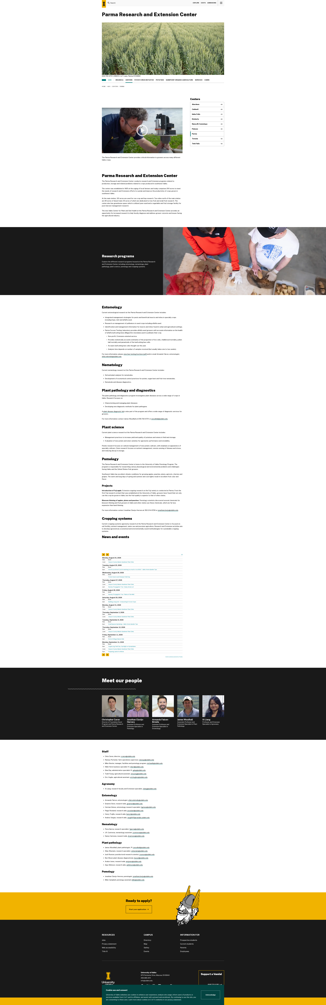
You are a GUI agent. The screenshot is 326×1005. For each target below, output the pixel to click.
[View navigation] (221, 3)
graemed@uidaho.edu (135, 804)
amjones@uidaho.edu (133, 861)
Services (198, 80)
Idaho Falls (196, 114)
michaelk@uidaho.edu (155, 763)
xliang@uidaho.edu (149, 789)
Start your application (137, 909)
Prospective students (188, 940)
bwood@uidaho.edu (141, 858)
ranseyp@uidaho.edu (146, 760)
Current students (187, 944)
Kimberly (195, 119)
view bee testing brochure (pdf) (135, 354)
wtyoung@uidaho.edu (138, 774)
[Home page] (104, 4)
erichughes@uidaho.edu (138, 777)
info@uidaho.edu (147, 981)
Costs (203, 3)
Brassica (119, 80)
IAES (109, 80)
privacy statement (174, 1000)
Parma (194, 134)
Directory (147, 940)
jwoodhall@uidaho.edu (159, 419)
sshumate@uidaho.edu (139, 851)
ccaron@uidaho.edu (128, 756)
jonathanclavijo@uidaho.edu (168, 510)
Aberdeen (195, 104)
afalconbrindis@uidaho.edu (111, 356)
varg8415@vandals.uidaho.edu (138, 818)
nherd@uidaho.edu (137, 767)
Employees (184, 951)
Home (104, 86)
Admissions (211, 3)
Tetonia (195, 139)
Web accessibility (109, 948)
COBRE (207, 80)
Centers (129, 80)
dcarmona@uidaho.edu (136, 836)
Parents (183, 948)
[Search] (109, 3)
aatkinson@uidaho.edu (134, 865)
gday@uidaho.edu (139, 770)
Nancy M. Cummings (199, 124)
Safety (146, 948)
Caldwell (195, 109)
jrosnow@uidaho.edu (147, 854)
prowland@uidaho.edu (135, 811)
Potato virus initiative (144, 80)
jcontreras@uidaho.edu (141, 832)
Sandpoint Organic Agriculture (179, 80)
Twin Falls (196, 144)
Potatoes (160, 80)
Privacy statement (109, 944)
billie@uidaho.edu (138, 880)
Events (146, 951)
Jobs (103, 940)
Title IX (105, 951)
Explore (196, 3)
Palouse (195, 129)
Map (145, 944)
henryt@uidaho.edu (133, 814)
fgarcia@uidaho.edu (136, 829)
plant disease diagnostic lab (113, 411)
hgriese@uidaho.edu (148, 807)
